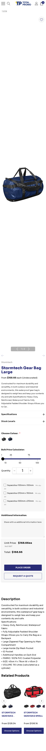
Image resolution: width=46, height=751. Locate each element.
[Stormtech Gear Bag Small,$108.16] (34, 692)
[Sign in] (36, 3)
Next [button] (29, 349)
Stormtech (6, 362)
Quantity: (6, 470)
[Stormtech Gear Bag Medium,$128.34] (12, 692)
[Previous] (3, 355)
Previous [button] (17, 349)
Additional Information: (14, 515)
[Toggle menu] (3, 3)
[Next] (43, 355)
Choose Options (11, 731)
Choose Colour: (10, 433)
